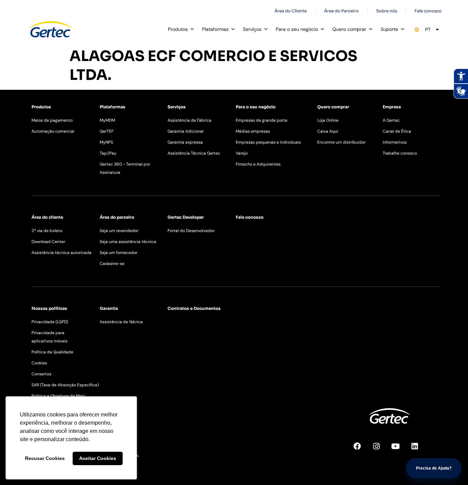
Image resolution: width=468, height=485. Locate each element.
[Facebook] (361, 450)
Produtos (178, 29)
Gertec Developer (186, 217)
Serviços (252, 29)
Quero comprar (349, 29)
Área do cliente (47, 217)
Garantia (109, 308)
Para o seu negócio (297, 29)
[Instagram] (380, 450)
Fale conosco (249, 217)
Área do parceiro (117, 217)
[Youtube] (399, 450)
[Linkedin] (418, 450)
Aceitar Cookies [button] (97, 458)
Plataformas (215, 29)
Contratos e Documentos (194, 308)
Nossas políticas (49, 308)
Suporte (389, 29)
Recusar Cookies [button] (45, 458)
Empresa (392, 106)
